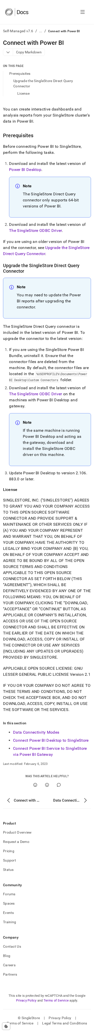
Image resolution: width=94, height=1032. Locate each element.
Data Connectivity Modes (36, 732)
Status (8, 870)
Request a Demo (16, 842)
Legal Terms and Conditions (64, 1023)
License (23, 93)
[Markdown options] (8, 52)
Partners (10, 974)
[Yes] (35, 784)
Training (9, 922)
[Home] (16, 12)
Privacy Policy (26, 1000)
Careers (9, 965)
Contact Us (12, 946)
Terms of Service (56, 1000)
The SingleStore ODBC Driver (35, 230)
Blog (6, 956)
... (40, 31)
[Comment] (59, 784)
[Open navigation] (82, 12)
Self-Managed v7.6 (18, 31)
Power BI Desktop (25, 169)
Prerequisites (20, 74)
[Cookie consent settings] (6, 1026)
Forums (9, 894)
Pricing (8, 851)
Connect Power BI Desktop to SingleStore (50, 740)
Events (8, 913)
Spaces (9, 903)
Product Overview (17, 832)
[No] (47, 784)
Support (9, 860)
